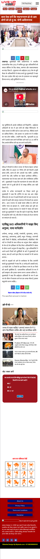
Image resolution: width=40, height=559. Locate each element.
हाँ (9, 384)
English (11, 9)
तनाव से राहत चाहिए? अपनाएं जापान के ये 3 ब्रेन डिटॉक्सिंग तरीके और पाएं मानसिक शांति (19, 328)
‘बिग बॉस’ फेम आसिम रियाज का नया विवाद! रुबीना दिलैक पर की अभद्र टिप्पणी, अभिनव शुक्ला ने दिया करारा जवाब (25, 336)
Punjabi (34, 9)
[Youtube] (15, 540)
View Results (20, 400)
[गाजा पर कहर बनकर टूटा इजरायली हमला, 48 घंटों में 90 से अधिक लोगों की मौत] (8, 354)
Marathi (19, 9)
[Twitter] (18, 58)
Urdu (20, 12)
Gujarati (26, 9)
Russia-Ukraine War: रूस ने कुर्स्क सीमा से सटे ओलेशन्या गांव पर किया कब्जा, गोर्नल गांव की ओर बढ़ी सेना (26, 362)
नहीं (10, 387)
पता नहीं (11, 391)
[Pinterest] (22, 58)
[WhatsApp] (27, 58)
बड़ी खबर (5, 324)
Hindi (5, 9)
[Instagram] (7, 540)
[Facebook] (13, 58)
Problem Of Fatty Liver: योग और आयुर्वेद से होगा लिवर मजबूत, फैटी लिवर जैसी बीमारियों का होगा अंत (25, 345)
